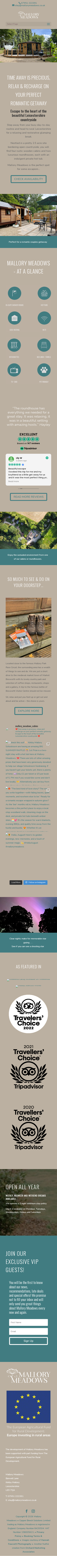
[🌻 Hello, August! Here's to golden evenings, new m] (28, 855)
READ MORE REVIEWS (29, 497)
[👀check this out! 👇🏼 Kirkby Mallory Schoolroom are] (28, 763)
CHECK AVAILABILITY (28, 179)
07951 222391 (29, 2)
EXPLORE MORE (28, 711)
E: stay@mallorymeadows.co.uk (21, 1500)
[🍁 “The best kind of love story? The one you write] (28, 809)
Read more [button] (13, 481)
